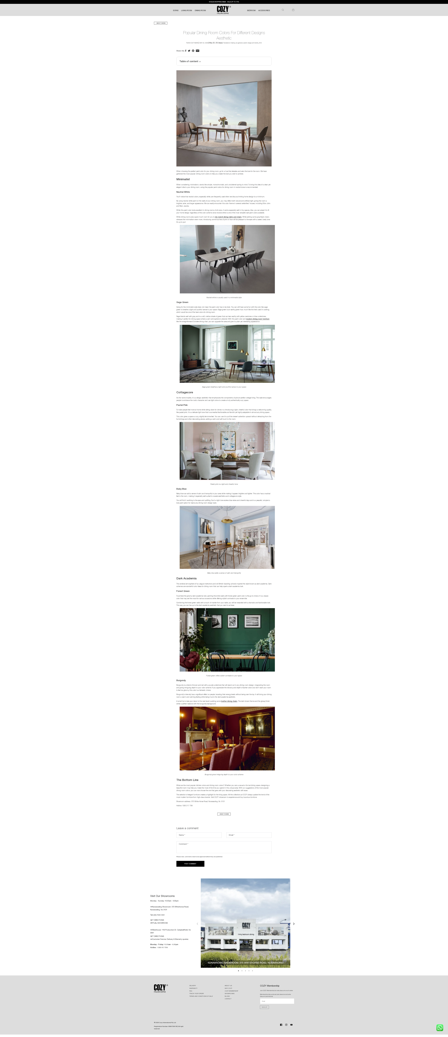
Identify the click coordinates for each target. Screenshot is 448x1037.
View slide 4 (249, 970)
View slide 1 (238, 970)
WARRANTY (193, 988)
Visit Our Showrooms (162, 895)
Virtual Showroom (159, 923)
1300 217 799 (162, 947)
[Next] (293, 923)
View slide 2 (242, 970)
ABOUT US (228, 985)
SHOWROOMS (229, 993)
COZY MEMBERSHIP (231, 991)
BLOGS (227, 996)
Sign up (264, 1007)
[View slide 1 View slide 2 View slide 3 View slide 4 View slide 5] (245, 923)
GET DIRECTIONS (157, 920)
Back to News (160, 23)
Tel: (152, 915)
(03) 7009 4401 (159, 915)
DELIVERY (192, 985)
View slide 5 (252, 970)
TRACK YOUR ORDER (196, 993)
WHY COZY (228, 988)
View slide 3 (245, 970)
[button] (282, 9)
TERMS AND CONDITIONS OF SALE (201, 996)
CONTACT (228, 999)
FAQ (190, 991)
